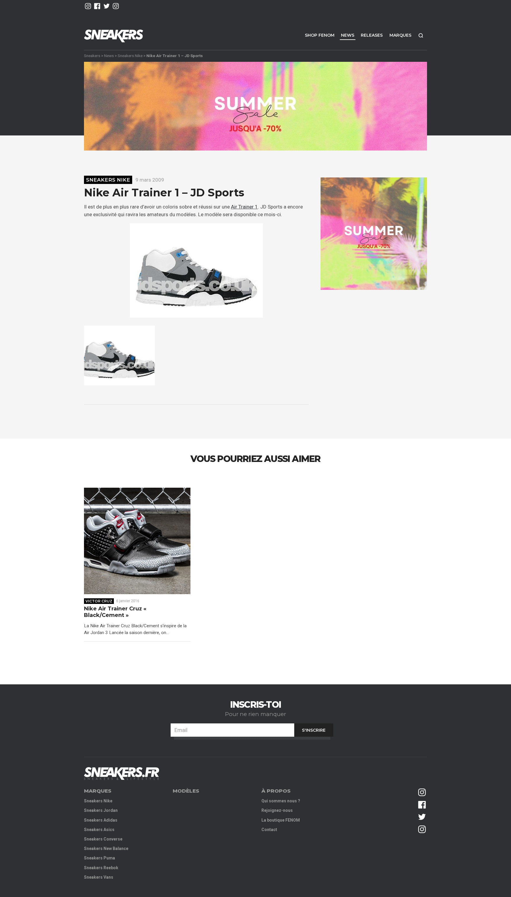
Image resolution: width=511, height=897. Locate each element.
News (347, 35)
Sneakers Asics (99, 829)
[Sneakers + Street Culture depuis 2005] (121, 773)
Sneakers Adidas (100, 820)
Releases (372, 35)
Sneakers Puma (99, 858)
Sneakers (92, 55)
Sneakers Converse (103, 839)
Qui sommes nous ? (280, 801)
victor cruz (98, 601)
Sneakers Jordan (101, 810)
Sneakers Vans (98, 877)
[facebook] (97, 6)
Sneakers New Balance (106, 848)
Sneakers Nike (130, 55)
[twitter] (107, 6)
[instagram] (88, 6)
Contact (269, 829)
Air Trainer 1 (244, 207)
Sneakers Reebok (101, 867)
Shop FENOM (319, 35)
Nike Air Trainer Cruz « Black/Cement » (115, 612)
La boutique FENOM (280, 820)
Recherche (421, 35)
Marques (400, 35)
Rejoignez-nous (277, 810)
